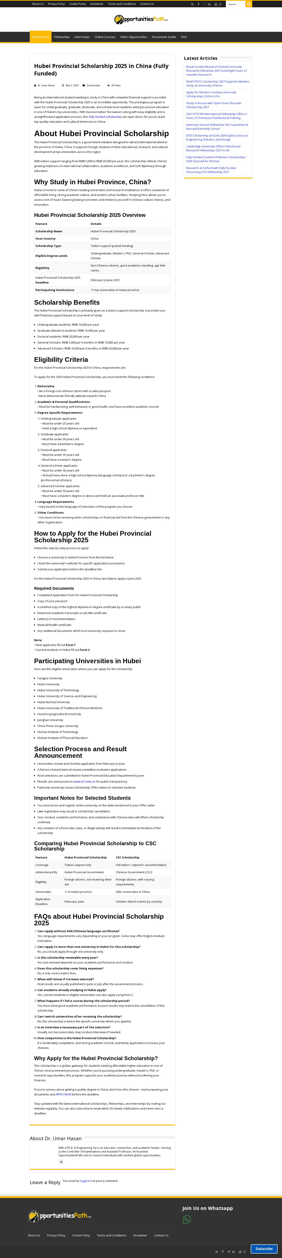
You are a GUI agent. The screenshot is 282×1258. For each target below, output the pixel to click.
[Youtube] (216, 4)
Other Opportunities (133, 37)
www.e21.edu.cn (84, 781)
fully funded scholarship (105, 117)
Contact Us (147, 4)
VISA (184, 37)
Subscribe (264, 1249)
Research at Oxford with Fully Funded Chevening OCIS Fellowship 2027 (211, 170)
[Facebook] (199, 4)
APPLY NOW (63, 1094)
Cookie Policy (77, 4)
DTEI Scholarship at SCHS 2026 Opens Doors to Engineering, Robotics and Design (217, 137)
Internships (82, 37)
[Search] (249, 4)
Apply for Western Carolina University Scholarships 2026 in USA (211, 94)
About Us (38, 4)
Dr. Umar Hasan (46, 85)
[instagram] (221, 4)
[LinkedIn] (210, 4)
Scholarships (40, 37)
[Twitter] (205, 4)
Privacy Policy (56, 4)
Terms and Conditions (122, 4)
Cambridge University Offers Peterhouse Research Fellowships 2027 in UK (213, 148)
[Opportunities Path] (141, 18)
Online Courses (105, 37)
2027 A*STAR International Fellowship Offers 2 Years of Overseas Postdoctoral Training (216, 116)
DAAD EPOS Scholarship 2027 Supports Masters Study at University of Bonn (218, 83)
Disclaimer (97, 4)
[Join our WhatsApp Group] (186, 1219)
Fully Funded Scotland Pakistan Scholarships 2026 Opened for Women (216, 159)
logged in (86, 1181)
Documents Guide (164, 37)
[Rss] (193, 4)
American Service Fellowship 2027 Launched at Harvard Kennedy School (217, 127)
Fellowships (62, 37)
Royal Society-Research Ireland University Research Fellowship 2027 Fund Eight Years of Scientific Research (216, 71)
